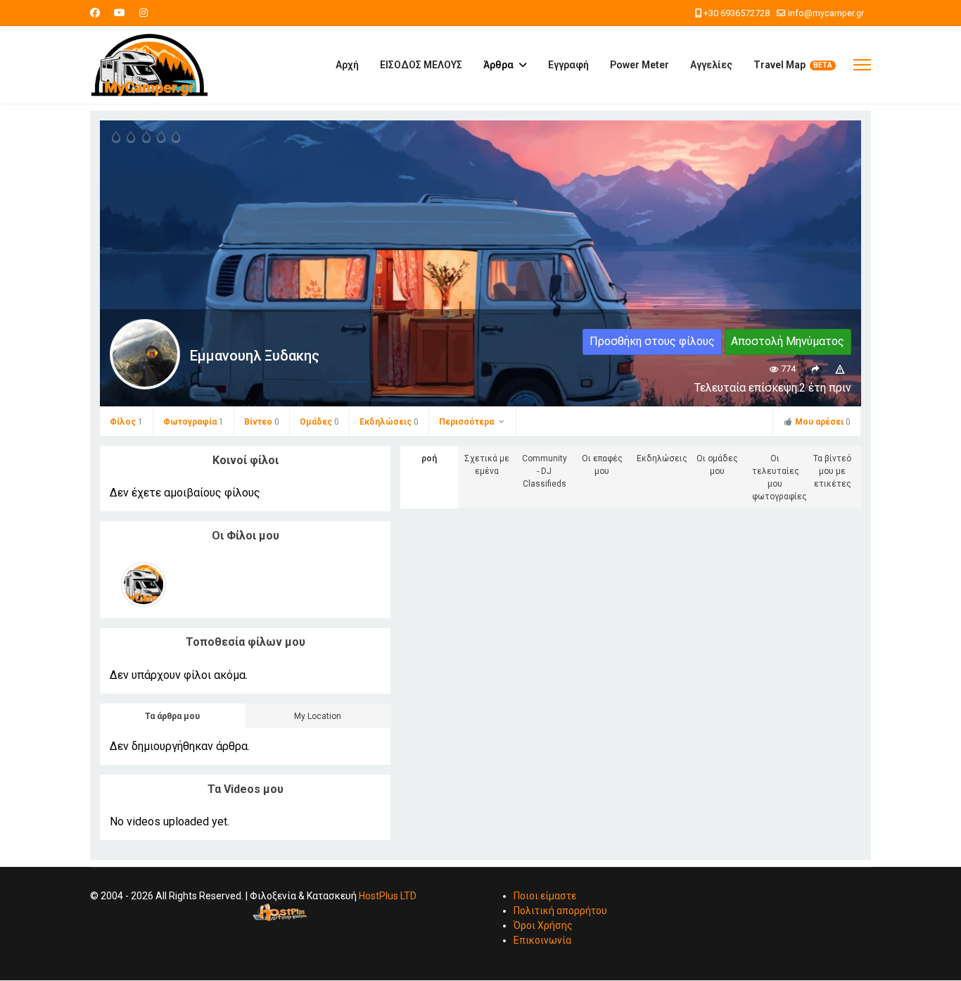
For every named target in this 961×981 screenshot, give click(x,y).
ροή (429, 458)
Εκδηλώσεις (389, 422)
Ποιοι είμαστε (545, 895)
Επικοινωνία (542, 940)
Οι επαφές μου (602, 465)
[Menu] (862, 65)
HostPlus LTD (387, 895)
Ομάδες (319, 422)
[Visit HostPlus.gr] (280, 912)
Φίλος (126, 422)
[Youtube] (119, 12)
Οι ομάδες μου (717, 465)
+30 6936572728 (737, 13)
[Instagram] (143, 12)
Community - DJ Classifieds (544, 471)
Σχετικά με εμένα (486, 465)
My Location (317, 716)
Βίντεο (261, 422)
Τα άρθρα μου (172, 716)
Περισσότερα (467, 422)
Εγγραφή (568, 64)
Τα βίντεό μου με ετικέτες (832, 471)
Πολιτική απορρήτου (560, 910)
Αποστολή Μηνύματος (787, 341)
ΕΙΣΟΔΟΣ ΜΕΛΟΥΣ (421, 64)
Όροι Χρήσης (543, 925)
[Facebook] (95, 12)
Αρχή (347, 64)
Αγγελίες (711, 64)
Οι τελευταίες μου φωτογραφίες (777, 477)
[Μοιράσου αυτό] (815, 369)
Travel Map (779, 64)
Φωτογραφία (193, 422)
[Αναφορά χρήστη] (840, 369)
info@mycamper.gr (826, 13)
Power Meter (639, 64)
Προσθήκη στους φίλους (652, 341)
